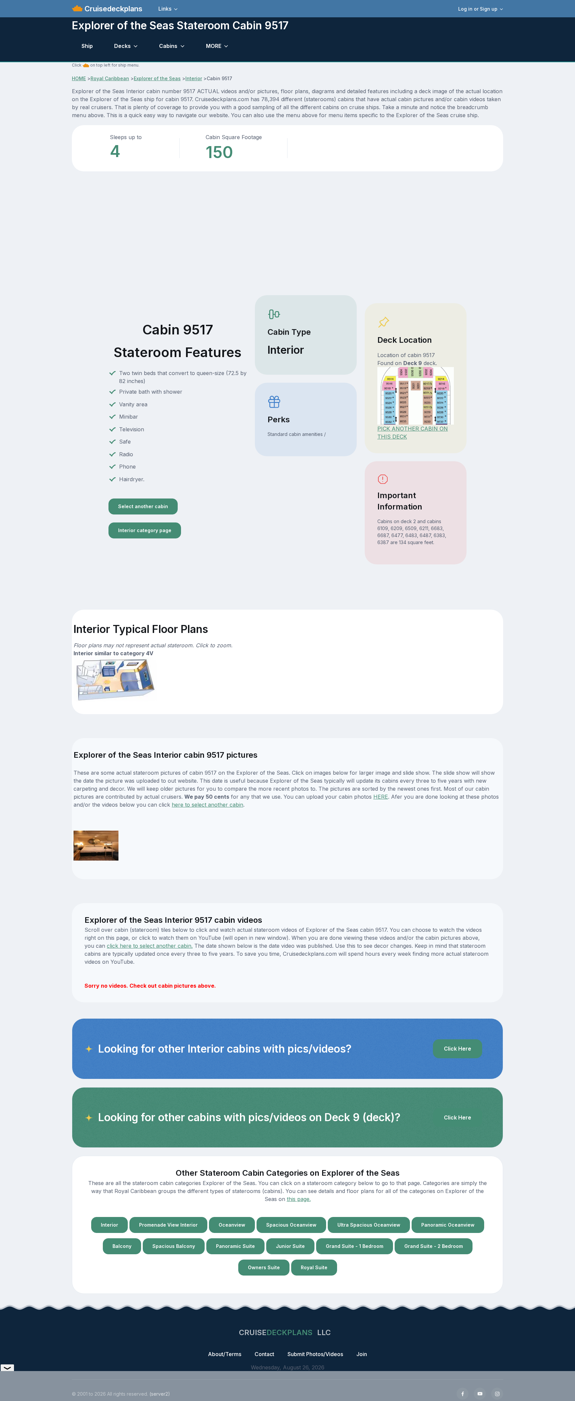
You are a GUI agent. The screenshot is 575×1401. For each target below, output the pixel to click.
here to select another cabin (207, 804)
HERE (380, 796)
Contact (264, 1354)
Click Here (457, 1048)
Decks (122, 46)
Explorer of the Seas (157, 78)
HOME (79, 78)
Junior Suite (290, 1246)
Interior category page (144, 530)
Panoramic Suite (235, 1246)
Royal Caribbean (110, 78)
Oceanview (232, 1225)
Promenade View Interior (168, 1225)
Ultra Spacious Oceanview (368, 1225)
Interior (193, 78)
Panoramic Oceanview (448, 1225)
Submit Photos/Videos (315, 1354)
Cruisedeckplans (112, 8)
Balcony (121, 1246)
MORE (213, 46)
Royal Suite (314, 1267)
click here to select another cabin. (150, 945)
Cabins (168, 46)
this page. (299, 1199)
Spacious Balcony (173, 1246)
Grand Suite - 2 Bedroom (433, 1246)
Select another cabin (143, 506)
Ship (87, 46)
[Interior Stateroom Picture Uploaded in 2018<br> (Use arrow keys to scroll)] (96, 845)
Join (361, 1354)
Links (164, 8)
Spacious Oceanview (291, 1225)
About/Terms (224, 1354)
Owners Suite (264, 1267)
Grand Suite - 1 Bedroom (354, 1246)
